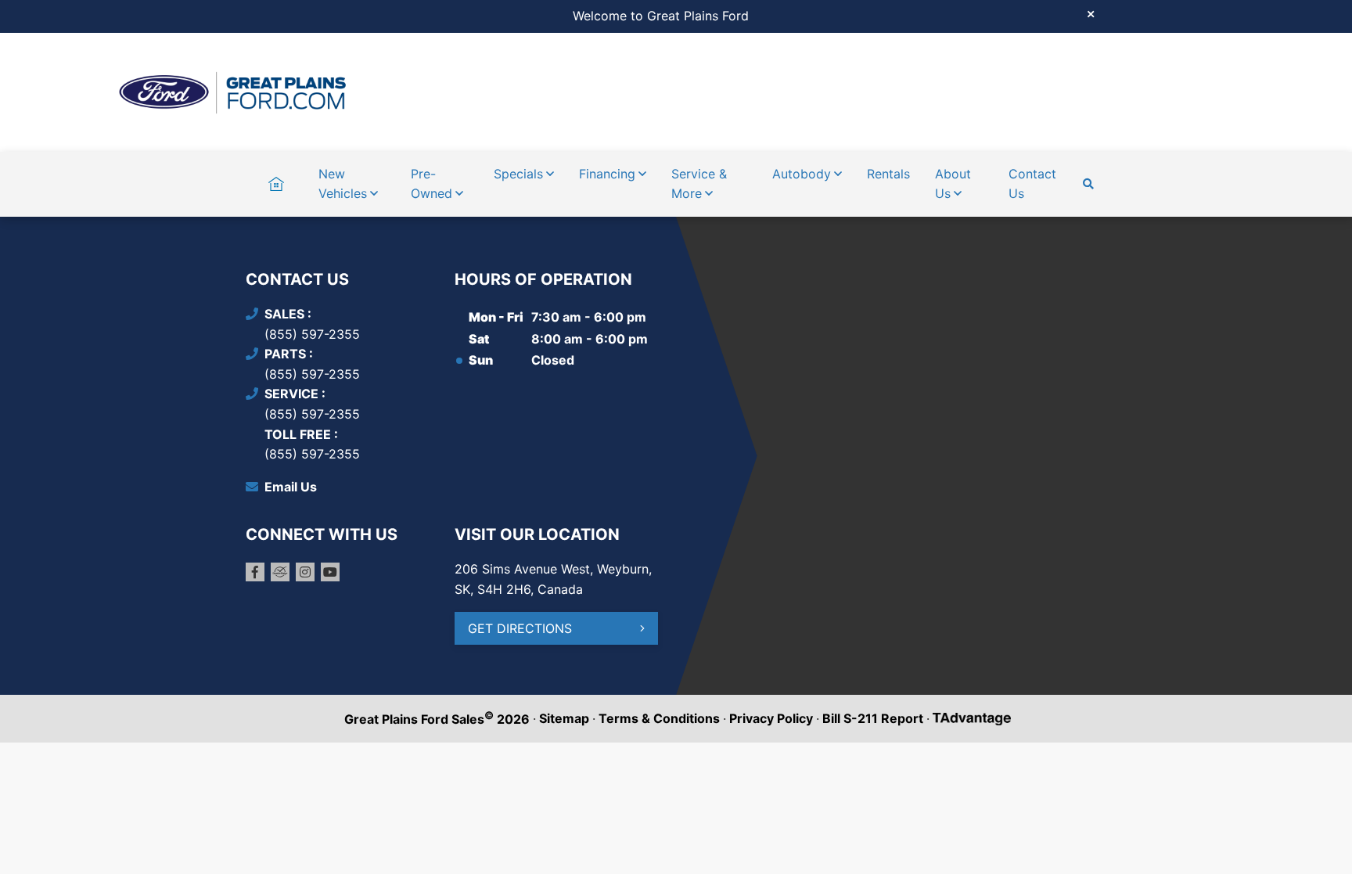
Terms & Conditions (659, 718)
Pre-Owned (431, 184)
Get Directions (520, 628)
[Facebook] (255, 572)
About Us (953, 184)
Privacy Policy (771, 718)
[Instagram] (305, 572)
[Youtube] (330, 572)
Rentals (888, 174)
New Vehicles (342, 184)
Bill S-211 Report (872, 718)
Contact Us (1032, 184)
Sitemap (564, 718)
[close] (1090, 13)
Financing (607, 174)
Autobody (801, 174)
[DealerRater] (280, 572)
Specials (518, 174)
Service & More (699, 184)
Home (275, 174)
